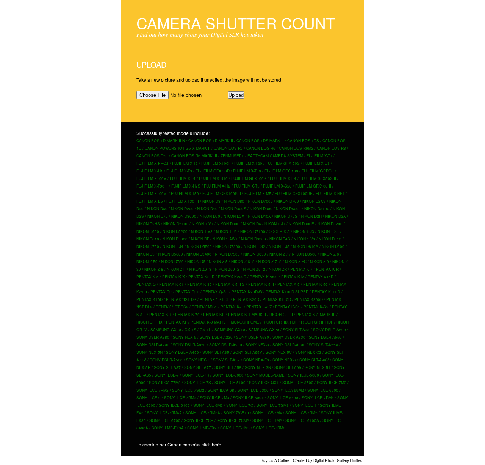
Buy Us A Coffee (275, 460)
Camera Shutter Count (235, 22)
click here (211, 444)
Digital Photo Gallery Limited (338, 460)
